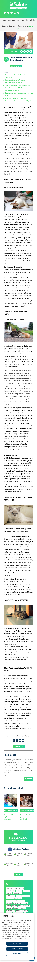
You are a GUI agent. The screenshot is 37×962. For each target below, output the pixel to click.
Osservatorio (25, 910)
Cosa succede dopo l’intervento (15, 98)
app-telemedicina (10, 895)
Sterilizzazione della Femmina (15, 80)
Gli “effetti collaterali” (12, 90)
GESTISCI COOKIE (17, 954)
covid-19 (8, 898)
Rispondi (28, 779)
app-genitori (26, 890)
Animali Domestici (16, 66)
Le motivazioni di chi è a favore (15, 88)
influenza (14, 905)
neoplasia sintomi (10, 910)
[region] (17, 936)
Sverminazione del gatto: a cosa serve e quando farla (26, 817)
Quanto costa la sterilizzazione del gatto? (18, 101)
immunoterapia (23, 903)
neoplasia (23, 908)
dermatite (19, 898)
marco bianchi (9, 908)
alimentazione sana (19, 888)
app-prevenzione (17, 893)
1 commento (19, 746)
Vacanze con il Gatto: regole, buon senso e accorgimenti (10, 817)
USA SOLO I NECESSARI (17, 949)
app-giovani (9, 893)
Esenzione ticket (20, 900)
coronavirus (26, 895)
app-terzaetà (19, 895)
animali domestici (10, 890)
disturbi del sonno (10, 900)
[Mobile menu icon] (32, 15)
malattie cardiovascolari (24, 905)
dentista (14, 898)
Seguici (18, 875)
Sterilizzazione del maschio (14, 83)
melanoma (16, 908)
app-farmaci (19, 890)
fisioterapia (9, 903)
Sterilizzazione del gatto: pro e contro (17, 85)
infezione (8, 905)
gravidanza (15, 903)
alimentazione (9, 888)
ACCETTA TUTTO (17, 943)
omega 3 (18, 910)
